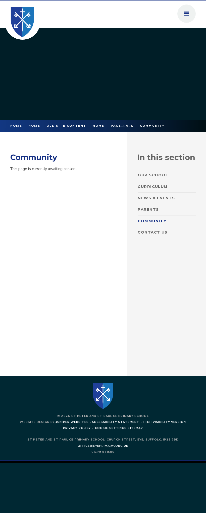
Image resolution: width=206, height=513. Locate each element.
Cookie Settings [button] (111, 428)
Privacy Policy (77, 428)
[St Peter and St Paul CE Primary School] (22, 22)
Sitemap (135, 428)
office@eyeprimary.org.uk (103, 446)
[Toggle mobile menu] (186, 14)
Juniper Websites (72, 422)
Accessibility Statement (115, 422)
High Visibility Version (164, 422)
